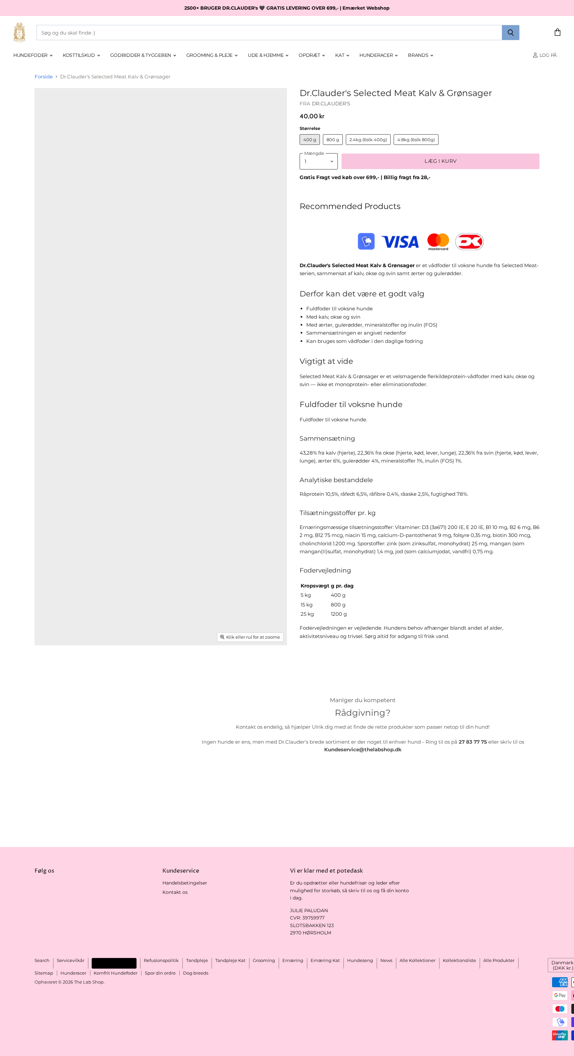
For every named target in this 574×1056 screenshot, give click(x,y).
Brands (419, 55)
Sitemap (44, 973)
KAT (340, 55)
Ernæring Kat (325, 960)
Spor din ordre (160, 973)
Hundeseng (360, 960)
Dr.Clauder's (331, 103)
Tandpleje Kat (230, 960)
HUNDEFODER (31, 55)
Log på (547, 55)
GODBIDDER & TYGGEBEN (141, 55)
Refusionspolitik (161, 960)
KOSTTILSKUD (79, 55)
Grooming (264, 960)
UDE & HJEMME (266, 55)
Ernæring (292, 960)
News (386, 960)
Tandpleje (197, 960)
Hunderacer (376, 55)
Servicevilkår (70, 960)
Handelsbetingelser (184, 883)
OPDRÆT (310, 55)
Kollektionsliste (459, 960)
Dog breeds (195, 973)
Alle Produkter (499, 960)
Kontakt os (175, 892)
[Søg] (511, 32)
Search (42, 960)
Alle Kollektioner (417, 960)
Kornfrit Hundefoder (116, 973)
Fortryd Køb (114, 963)
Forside (44, 76)
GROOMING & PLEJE (210, 55)
